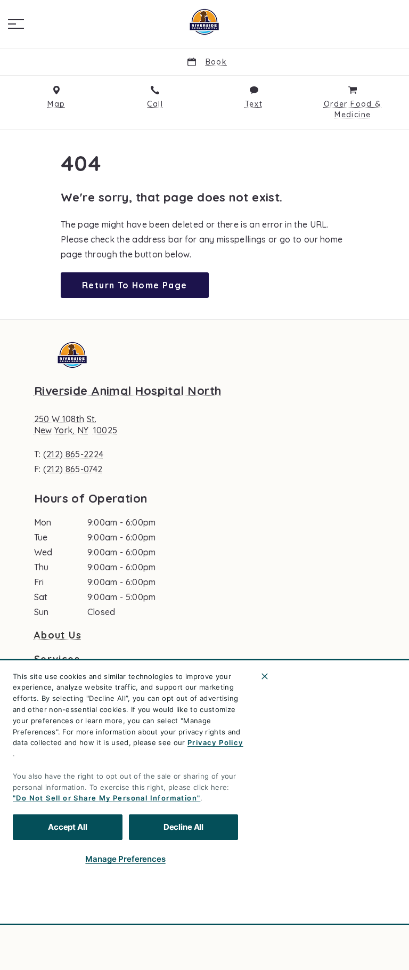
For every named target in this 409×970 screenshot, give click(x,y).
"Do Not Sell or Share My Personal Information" (106, 798)
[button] (16, 24)
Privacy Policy (215, 742)
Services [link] (57, 659)
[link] (204, 22)
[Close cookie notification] (264, 676)
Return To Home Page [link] (134, 285)
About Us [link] (57, 635)
